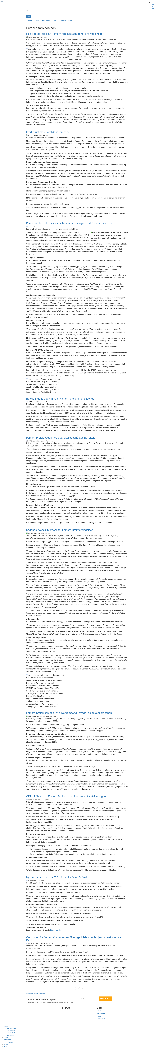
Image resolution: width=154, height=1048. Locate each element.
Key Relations (11, 1032)
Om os (54, 20)
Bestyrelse (10, 1043)
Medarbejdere (46, 20)
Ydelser (30, 20)
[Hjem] (28, 11)
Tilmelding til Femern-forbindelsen (35, 993)
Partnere (6, 1044)
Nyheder (36, 20)
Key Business (11, 1030)
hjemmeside (55, 929)
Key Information (11, 1028)
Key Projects (10, 1035)
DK (153, 4)
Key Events (10, 1034)
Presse (70, 20)
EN (153, 6)
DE (153, 8)
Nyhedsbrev (62, 20)
